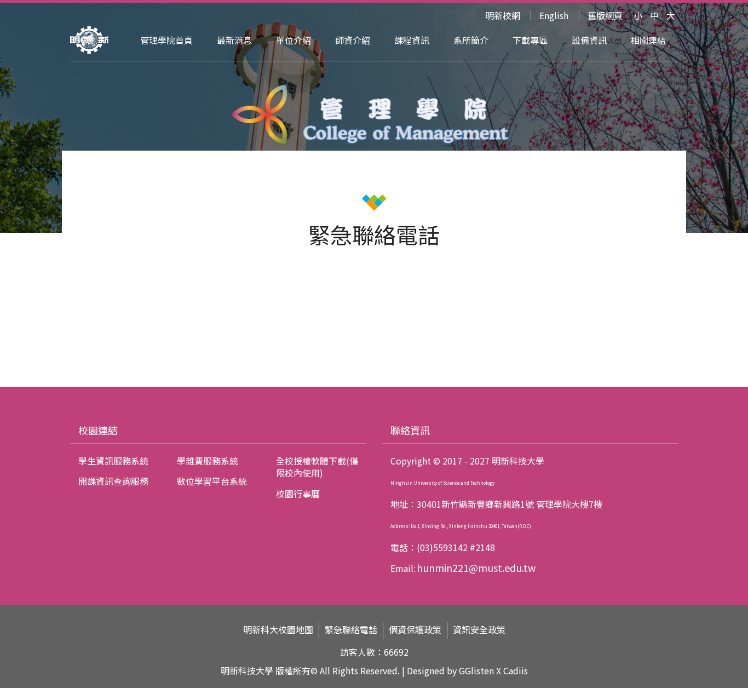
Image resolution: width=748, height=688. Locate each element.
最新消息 (234, 40)
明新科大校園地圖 (278, 629)
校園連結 (98, 430)
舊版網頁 (605, 15)
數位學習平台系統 (212, 481)
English (553, 15)
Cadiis (515, 670)
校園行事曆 (298, 493)
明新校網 (502, 15)
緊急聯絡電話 (351, 629)
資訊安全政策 (479, 629)
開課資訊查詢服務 (113, 481)
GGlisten (476, 670)
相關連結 (648, 40)
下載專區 (530, 40)
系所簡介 (470, 40)
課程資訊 (411, 40)
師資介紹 (352, 40)
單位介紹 (293, 40)
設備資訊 (589, 40)
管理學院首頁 (166, 40)
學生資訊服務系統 (113, 460)
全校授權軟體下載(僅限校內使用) (317, 466)
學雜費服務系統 (207, 460)
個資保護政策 (415, 629)
